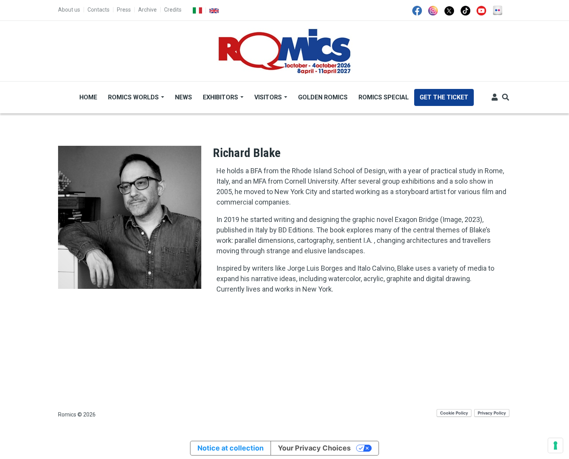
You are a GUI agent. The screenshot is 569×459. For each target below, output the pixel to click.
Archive (147, 9)
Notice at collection (230, 448)
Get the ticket (444, 97)
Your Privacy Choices (314, 448)
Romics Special (383, 97)
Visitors (268, 97)
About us (69, 9)
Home (88, 97)
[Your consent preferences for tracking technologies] (555, 445)
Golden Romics (323, 97)
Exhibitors (221, 97)
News (183, 97)
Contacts (98, 9)
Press (124, 9)
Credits (173, 9)
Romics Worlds (134, 97)
